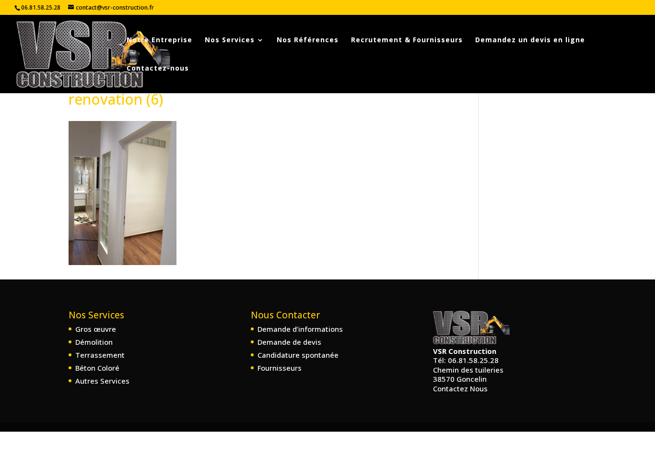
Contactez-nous (158, 69)
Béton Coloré (97, 368)
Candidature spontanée (298, 355)
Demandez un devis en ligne (530, 40)
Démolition (94, 342)
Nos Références (308, 40)
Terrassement (100, 355)
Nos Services (230, 40)
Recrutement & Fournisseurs (407, 40)
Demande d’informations (300, 329)
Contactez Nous (460, 388)
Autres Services (102, 381)
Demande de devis (289, 342)
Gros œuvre (95, 329)
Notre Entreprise (159, 40)
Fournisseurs (279, 368)
